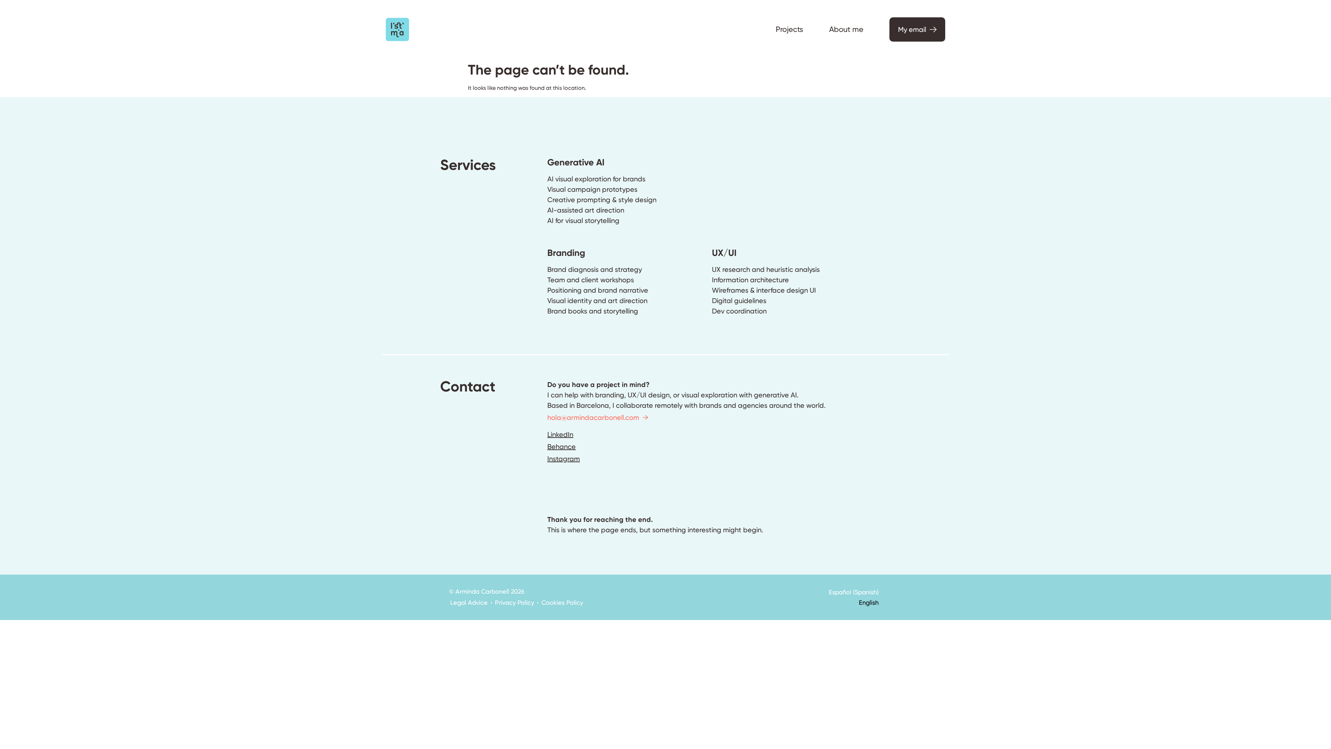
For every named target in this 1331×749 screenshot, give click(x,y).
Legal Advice (469, 602)
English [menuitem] (869, 602)
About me (846, 29)
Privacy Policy (514, 602)
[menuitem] (853, 592)
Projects (789, 29)
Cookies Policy (562, 602)
